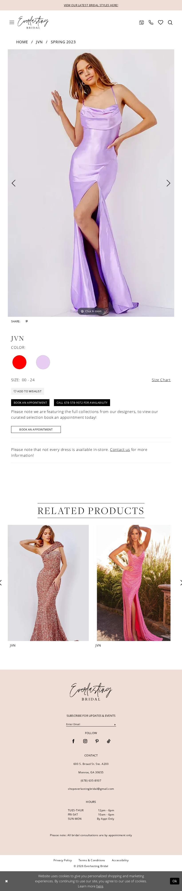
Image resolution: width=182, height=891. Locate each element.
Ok (174, 881)
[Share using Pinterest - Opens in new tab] (27, 321)
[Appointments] (141, 22)
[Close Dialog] (6, 881)
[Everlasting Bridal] (33, 22)
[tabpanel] (91, 183)
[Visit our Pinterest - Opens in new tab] (97, 741)
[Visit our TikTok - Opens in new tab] (109, 741)
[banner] (91, 691)
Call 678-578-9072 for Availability (82, 403)
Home (22, 41)
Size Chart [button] (161, 379)
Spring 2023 (63, 41)
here (99, 886)
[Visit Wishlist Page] (161, 22)
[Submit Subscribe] (115, 724)
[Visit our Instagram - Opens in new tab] (85, 741)
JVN (39, 41)
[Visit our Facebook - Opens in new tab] (73, 741)
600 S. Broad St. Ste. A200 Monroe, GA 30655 (91, 768)
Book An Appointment (36, 429)
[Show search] (170, 22)
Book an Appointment (30, 403)
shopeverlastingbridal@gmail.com (91, 789)
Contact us (120, 449)
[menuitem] (12, 22)
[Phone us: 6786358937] (151, 22)
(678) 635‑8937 (91, 780)
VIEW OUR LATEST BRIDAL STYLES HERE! (91, 5)
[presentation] (89, 583)
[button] (12, 22)
